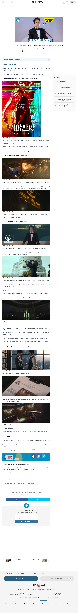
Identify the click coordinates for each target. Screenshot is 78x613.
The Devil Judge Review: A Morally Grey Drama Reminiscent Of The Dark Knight (39, 47)
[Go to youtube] (9, 2)
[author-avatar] (23, 51)
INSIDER (41, 6)
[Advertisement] (26, 542)
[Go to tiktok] (11, 2)
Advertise (19, 589)
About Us (23, 589)
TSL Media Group (43, 600)
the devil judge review (26, 494)
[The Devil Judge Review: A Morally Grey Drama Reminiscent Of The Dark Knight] (39, 29)
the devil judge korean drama (35, 492)
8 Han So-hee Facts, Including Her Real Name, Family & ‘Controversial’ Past (65, 93)
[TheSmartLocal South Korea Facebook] (33, 456)
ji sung (13, 492)
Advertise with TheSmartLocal (21, 578)
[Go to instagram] (6, 2)
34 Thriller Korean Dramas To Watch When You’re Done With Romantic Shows (65, 87)
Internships (34, 589)
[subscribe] (70, 579)
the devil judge (25, 492)
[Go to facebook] (3, 2)
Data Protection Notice (50, 589)
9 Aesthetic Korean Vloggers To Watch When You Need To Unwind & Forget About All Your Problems (65, 105)
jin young (18, 492)
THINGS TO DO (25, 6)
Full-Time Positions (41, 589)
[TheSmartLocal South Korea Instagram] (38, 456)
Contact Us (29, 589)
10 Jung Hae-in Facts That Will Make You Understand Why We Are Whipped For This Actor (64, 81)
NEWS (17, 6)
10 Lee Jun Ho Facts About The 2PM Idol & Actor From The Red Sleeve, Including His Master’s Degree (65, 99)
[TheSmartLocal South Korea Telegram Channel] (43, 456)
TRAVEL (33, 6)
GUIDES (48, 6)
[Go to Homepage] (37, 2)
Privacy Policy (58, 589)
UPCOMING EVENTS (58, 6)
